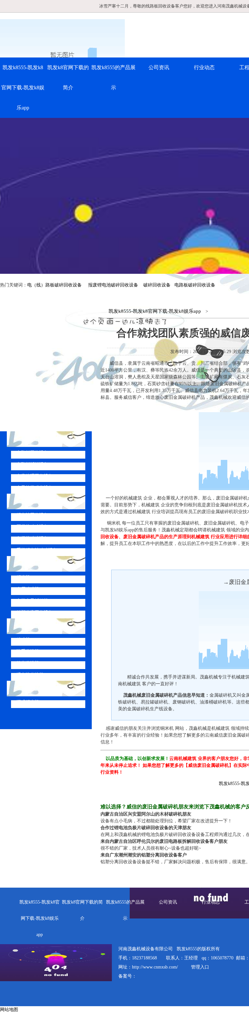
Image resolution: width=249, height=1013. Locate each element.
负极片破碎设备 (32, 538)
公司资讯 (158, 67)
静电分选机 (28, 663)
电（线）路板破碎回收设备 (54, 285)
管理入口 (200, 967)
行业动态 (204, 67)
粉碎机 (23, 639)
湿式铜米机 (28, 702)
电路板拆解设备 (32, 464)
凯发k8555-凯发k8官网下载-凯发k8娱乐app (22, 87)
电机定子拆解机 (32, 600)
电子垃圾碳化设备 (35, 487)
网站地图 (9, 1009)
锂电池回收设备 (32, 515)
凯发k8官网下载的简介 (68, 77)
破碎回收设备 (157, 285)
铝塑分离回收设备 (35, 612)
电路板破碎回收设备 (194, 285)
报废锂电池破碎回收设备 (113, 285)
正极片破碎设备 (32, 526)
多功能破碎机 (37, 688)
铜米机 (23, 577)
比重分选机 (28, 651)
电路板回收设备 (32, 452)
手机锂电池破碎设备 (37, 550)
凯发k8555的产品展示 (113, 77)
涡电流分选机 (30, 674)
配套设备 (31, 626)
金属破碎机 (28, 589)
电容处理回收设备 (35, 476)
